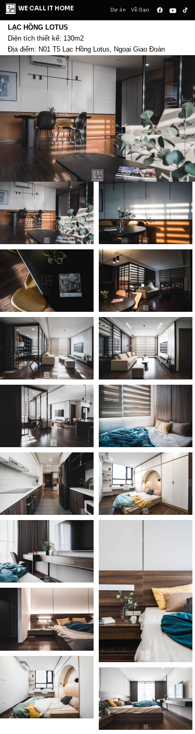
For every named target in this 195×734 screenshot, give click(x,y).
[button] (23, 365)
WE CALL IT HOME (46, 8)
